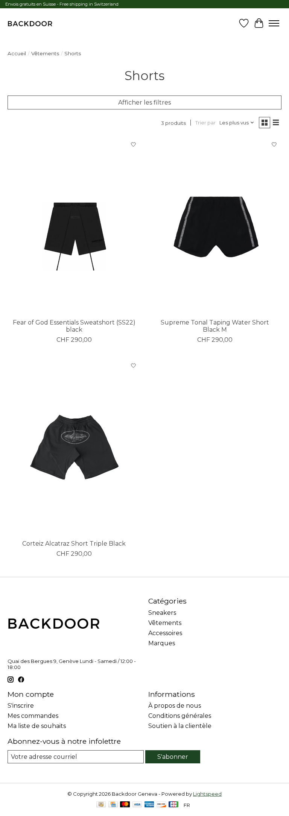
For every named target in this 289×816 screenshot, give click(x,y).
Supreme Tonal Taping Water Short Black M (215, 326)
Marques (161, 643)
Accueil (17, 53)
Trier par (205, 123)
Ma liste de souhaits (37, 726)
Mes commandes (33, 715)
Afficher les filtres (144, 102)
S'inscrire (21, 705)
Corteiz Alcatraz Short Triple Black (74, 543)
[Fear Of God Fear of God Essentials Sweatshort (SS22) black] (74, 225)
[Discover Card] (161, 804)
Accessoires (165, 633)
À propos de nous (174, 705)
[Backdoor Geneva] (30, 23)
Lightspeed (207, 794)
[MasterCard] (125, 804)
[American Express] (149, 804)
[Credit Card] (113, 804)
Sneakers (162, 612)
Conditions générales (179, 715)
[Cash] (101, 804)
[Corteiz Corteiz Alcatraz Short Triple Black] (74, 446)
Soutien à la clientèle (179, 726)
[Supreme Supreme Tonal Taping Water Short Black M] (214, 225)
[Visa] (137, 804)
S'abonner (172, 756)
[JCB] (173, 804)
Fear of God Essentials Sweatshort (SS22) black (74, 326)
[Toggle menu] (273, 23)
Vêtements (45, 53)
